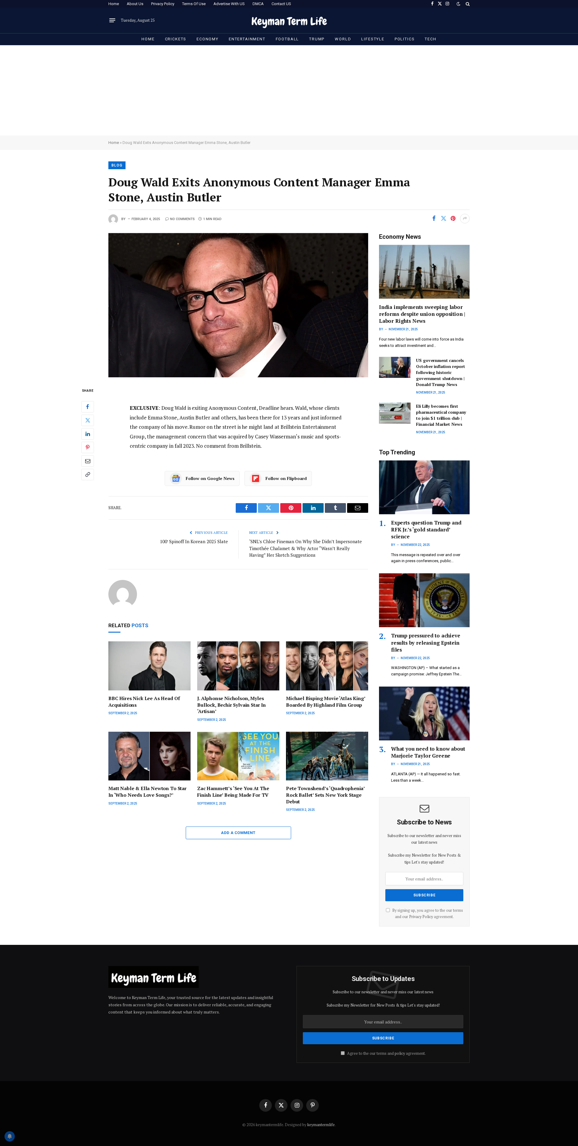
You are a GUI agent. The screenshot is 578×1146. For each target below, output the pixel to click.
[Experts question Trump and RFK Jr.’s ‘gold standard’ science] (424, 487)
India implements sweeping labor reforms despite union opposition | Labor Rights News (422, 314)
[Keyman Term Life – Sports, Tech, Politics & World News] (289, 20)
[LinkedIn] (87, 434)
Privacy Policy (162, 4)
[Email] (87, 461)
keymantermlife (321, 1124)
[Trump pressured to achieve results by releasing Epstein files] (424, 600)
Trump (317, 39)
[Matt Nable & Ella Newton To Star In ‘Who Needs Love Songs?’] (149, 756)
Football (287, 39)
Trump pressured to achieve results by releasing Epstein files (425, 642)
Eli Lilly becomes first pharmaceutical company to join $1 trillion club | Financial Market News (441, 415)
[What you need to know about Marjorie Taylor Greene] (424, 713)
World (343, 39)
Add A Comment (238, 832)
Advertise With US (229, 4)
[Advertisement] (289, 90)
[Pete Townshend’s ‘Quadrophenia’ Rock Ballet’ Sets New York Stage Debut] (327, 756)
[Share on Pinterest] (453, 218)
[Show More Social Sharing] (465, 218)
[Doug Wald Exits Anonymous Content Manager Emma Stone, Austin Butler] (238, 305)
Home (113, 4)
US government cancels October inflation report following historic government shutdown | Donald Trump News (440, 372)
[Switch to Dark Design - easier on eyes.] (458, 4)
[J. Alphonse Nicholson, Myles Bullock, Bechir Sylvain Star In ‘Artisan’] (238, 665)
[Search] (467, 4)
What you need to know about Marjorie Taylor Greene (428, 752)
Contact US (281, 4)
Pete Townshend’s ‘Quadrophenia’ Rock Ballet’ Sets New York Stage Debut (325, 795)
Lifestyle (372, 39)
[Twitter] (87, 420)
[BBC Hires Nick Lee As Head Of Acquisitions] (149, 665)
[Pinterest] (87, 447)
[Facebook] (87, 407)
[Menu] (112, 20)
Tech (430, 39)
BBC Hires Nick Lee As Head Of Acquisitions (144, 701)
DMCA (258, 4)
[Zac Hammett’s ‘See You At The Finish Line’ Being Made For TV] (238, 756)
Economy (208, 39)
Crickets (176, 39)
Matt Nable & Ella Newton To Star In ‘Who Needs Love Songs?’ (147, 791)
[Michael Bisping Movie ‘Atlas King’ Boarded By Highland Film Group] (327, 665)
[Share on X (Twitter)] (443, 218)
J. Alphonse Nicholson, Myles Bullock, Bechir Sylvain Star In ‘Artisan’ (231, 705)
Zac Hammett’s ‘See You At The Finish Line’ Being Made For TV (233, 791)
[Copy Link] (87, 474)
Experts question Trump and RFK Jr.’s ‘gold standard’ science (426, 529)
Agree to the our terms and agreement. (386, 1053)
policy (400, 1053)
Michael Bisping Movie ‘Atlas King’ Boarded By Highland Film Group (325, 701)
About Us (135, 4)
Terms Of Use (194, 4)
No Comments (182, 219)
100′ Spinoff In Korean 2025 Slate (194, 541)
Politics (405, 39)
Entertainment (247, 39)
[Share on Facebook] (433, 218)
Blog (117, 165)
